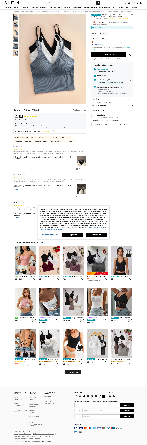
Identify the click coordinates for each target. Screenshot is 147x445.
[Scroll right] (141, 7)
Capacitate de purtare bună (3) (23, 141)
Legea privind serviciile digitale (20, 411)
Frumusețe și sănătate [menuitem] (137, 7)
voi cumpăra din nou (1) (21, 137)
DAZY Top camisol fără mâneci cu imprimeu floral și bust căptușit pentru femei (49, 319)
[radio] (95, 38)
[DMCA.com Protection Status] (80, 432)
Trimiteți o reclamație (20, 414)
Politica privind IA (48, 436)
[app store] (109, 397)
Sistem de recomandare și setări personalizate (27, 441)
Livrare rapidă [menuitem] (25, 7)
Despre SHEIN (18, 399)
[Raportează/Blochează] (85, 169)
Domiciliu (16, 11)
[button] (137, 3)
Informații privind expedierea (34, 396)
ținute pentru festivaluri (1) (58, 141)
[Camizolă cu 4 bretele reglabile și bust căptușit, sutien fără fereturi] (121, 343)
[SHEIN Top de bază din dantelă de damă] (121, 302)
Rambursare (33, 399)
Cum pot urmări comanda (34, 407)
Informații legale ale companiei (19, 396)
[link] (129, 2)
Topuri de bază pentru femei (49, 11)
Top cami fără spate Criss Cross (25, 359)
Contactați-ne (48, 396)
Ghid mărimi (33, 410)
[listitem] (25, 266)
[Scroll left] (139, 7)
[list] (90, 396)
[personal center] (125, 3)
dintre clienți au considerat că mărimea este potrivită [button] (109, 42)
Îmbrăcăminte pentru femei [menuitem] (39, 7)
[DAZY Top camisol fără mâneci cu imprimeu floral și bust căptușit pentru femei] (49, 302)
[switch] (54, 131)
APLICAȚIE (111, 392)
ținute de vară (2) (65, 137)
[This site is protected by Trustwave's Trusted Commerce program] (76, 432)
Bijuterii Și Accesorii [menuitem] (123, 7)
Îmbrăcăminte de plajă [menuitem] (55, 7)
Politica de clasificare (35, 419)
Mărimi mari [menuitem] (67, 7)
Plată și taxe (47, 399)
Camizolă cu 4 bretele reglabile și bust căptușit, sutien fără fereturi (121, 359)
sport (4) (33, 137)
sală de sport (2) (43, 137)
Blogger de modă (19, 405)
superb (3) (54, 137)
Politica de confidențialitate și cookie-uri (43, 434)
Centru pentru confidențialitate (22, 434)
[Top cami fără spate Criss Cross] (25, 343)
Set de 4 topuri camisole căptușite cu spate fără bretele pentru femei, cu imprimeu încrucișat (73, 276)
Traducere (16, 161)
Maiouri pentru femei (64, 11)
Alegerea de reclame (35, 438)
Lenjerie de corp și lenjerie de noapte (30, 11)
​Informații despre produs (34, 421)
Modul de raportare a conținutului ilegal (35, 415)
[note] (97, 273)
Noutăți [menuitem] (16, 7)
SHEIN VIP (32, 413)
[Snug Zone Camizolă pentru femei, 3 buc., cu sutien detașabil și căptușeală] (73, 302)
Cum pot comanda (35, 404)
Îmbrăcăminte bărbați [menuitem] (90, 7)
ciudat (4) (71, 141)
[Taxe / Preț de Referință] (101, 22)
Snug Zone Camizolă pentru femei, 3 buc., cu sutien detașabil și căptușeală (73, 318)
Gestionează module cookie (22, 436)
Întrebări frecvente (49, 403)
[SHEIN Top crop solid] (73, 343)
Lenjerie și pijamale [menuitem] (104, 7)
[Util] (77, 169)
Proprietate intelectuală (20, 438)
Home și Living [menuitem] (77, 7)
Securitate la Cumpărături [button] (104, 80)
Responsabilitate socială (19, 402)
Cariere (16, 408)
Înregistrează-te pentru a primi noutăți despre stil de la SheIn (96, 401)
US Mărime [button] (103, 33)
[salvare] (131, 54)
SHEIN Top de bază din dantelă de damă (121, 318)
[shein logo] (11, 3)
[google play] (113, 397)
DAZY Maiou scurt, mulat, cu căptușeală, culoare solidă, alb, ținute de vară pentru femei (97, 319)
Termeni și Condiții (37, 436)
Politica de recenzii (19, 119)
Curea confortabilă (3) (41, 141)
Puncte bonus (48, 401)
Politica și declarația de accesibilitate (36, 425)
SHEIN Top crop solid (73, 359)
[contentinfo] (104, 428)
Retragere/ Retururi (35, 402)
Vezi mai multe (73, 372)
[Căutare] (98, 3)
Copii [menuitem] (113, 7)
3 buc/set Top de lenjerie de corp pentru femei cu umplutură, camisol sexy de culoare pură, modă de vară (97, 276)
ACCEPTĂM (77, 424)
